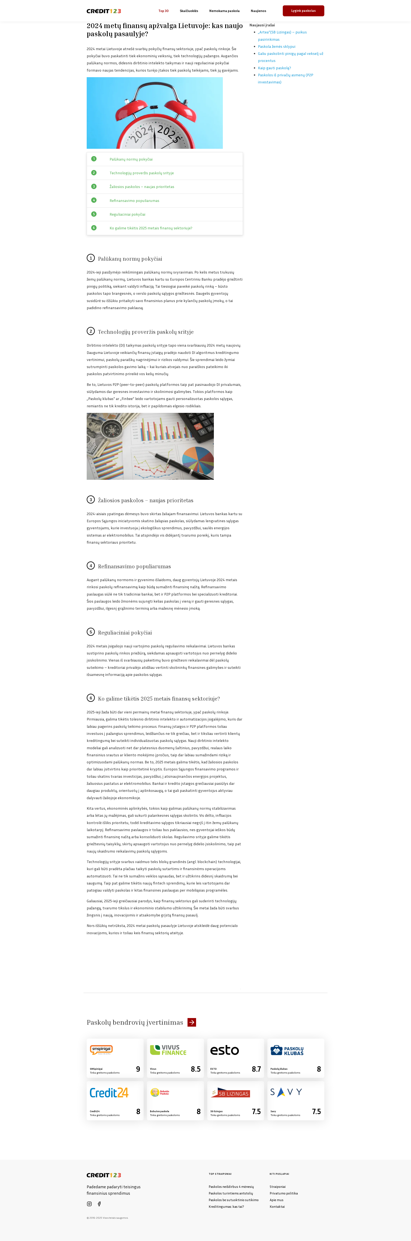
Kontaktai (277, 1206)
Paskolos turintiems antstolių (231, 1193)
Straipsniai (278, 1186)
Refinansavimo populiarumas (134, 200)
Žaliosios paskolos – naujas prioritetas (142, 186)
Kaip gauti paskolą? (274, 67)
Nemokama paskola (224, 11)
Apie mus (276, 1200)
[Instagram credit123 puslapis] (89, 1204)
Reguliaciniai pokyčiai (127, 214)
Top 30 (163, 11)
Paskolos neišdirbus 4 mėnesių (231, 1186)
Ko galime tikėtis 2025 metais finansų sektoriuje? (151, 228)
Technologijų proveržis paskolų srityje (142, 172)
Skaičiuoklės (189, 11)
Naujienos (258, 11)
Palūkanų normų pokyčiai (131, 159)
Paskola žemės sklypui (276, 46)
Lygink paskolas (303, 10)
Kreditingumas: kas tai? (226, 1206)
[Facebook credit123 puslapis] (99, 1204)
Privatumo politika (284, 1193)
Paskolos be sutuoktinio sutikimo (234, 1200)
